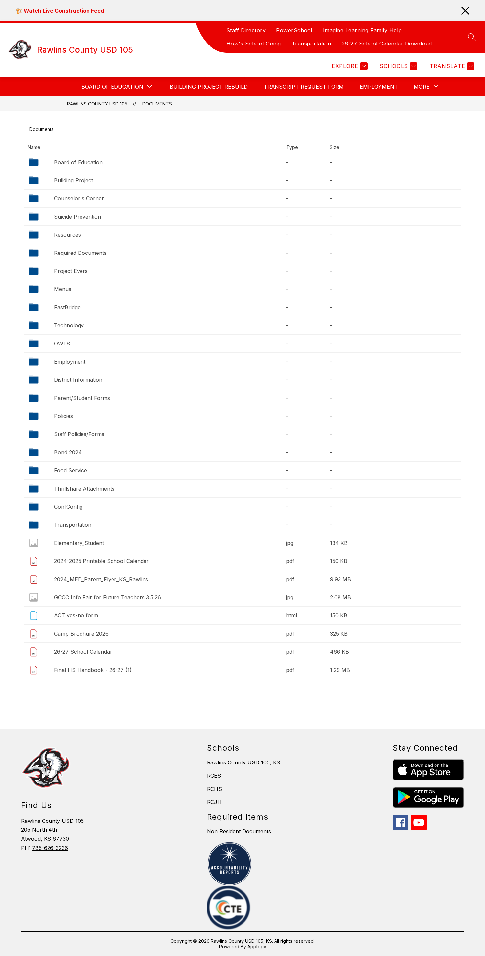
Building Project (73, 180)
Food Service (70, 470)
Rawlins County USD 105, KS (243, 762)
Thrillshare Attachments (84, 488)
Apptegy (256, 946)
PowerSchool (294, 30)
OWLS (62, 343)
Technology (69, 325)
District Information (78, 379)
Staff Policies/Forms (79, 434)
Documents (157, 103)
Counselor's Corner (79, 198)
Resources (67, 234)
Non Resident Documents (239, 831)
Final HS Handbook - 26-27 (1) (93, 670)
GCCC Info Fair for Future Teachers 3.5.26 (107, 597)
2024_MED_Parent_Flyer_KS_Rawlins (101, 579)
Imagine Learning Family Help (362, 30)
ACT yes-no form (76, 615)
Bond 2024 (68, 452)
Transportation (311, 43)
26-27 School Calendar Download (387, 43)
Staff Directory (246, 30)
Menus (62, 289)
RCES (214, 775)
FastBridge (67, 307)
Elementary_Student (79, 543)
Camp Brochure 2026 (81, 633)
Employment (379, 86)
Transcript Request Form (304, 86)
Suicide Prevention (77, 216)
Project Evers (71, 271)
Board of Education (78, 162)
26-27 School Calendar (83, 651)
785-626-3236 (50, 848)
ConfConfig (68, 506)
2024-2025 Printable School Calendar (101, 561)
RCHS (214, 789)
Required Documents (80, 253)
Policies (63, 416)
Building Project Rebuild (209, 86)
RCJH (214, 802)
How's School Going (253, 43)
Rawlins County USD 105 (97, 103)
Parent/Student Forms (82, 398)
